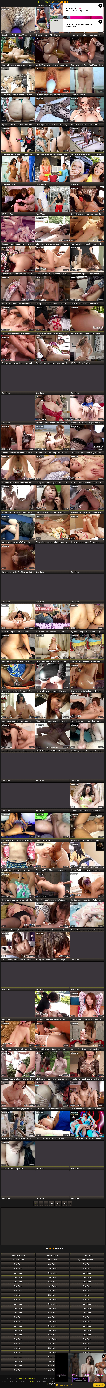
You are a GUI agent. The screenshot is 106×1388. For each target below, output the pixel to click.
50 (64, 1203)
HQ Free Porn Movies (86, 1260)
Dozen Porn (52, 1255)
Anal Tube (52, 1260)
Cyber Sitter (54, 1384)
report (31, 31)
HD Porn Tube (18, 1260)
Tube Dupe (40, 9)
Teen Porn (87, 1255)
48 (51, 1203)
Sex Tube (18, 1264)
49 (58, 1203)
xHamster (5, 9)
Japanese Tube (18, 1255)
